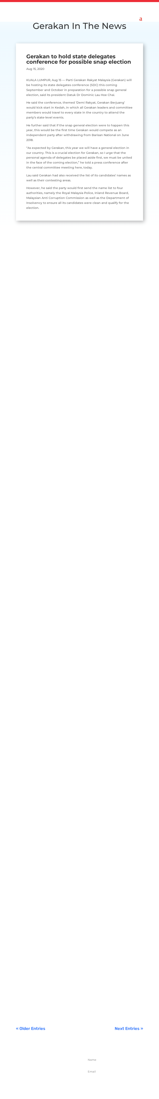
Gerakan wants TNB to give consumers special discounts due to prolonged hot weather (78, 482)
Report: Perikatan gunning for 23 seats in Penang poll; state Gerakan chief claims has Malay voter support (78, 629)
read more (28, 372)
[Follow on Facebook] (35, 1082)
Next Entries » (129, 1028)
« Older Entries (30, 1028)
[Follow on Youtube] (63, 1082)
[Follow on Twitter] (44, 1082)
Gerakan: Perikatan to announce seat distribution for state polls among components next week (75, 336)
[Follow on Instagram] (54, 1082)
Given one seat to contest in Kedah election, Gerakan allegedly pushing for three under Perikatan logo (78, 776)
